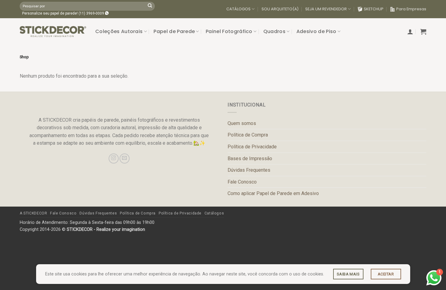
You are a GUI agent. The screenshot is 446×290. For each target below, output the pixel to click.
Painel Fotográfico (229, 31)
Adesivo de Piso (316, 31)
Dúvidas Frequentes (249, 170)
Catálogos (214, 213)
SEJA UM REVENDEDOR (326, 9)
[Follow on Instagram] (114, 158)
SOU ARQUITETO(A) (280, 9)
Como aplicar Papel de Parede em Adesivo (273, 193)
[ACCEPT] (386, 274)
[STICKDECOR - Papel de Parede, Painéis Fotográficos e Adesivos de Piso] (53, 31)
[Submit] (149, 6)
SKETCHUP (373, 9)
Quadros (274, 31)
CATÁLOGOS (238, 9)
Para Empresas (411, 9)
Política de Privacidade (252, 147)
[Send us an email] (125, 158)
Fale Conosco (242, 182)
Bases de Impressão (250, 158)
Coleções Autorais (119, 31)
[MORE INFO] (348, 274)
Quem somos (242, 123)
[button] (410, 31)
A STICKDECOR (33, 213)
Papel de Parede (174, 31)
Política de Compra (248, 135)
